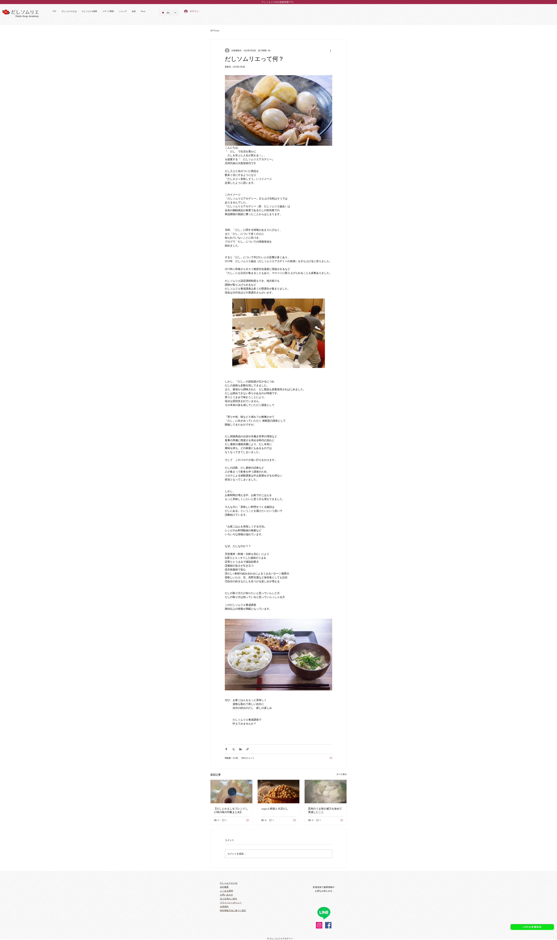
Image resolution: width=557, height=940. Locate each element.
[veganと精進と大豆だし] (279, 791)
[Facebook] (328, 925)
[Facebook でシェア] (226, 749)
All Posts (214, 30)
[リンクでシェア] (247, 749)
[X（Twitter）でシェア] (233, 749)
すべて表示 (342, 774)
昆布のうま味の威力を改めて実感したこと (325, 810)
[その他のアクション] (330, 50)
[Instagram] (319, 925)
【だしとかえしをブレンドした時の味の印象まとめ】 (231, 810)
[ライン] (323, 913)
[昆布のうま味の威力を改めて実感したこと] (326, 791)
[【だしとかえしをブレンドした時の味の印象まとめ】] (231, 791)
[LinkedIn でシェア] (240, 749)
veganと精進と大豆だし (274, 808)
